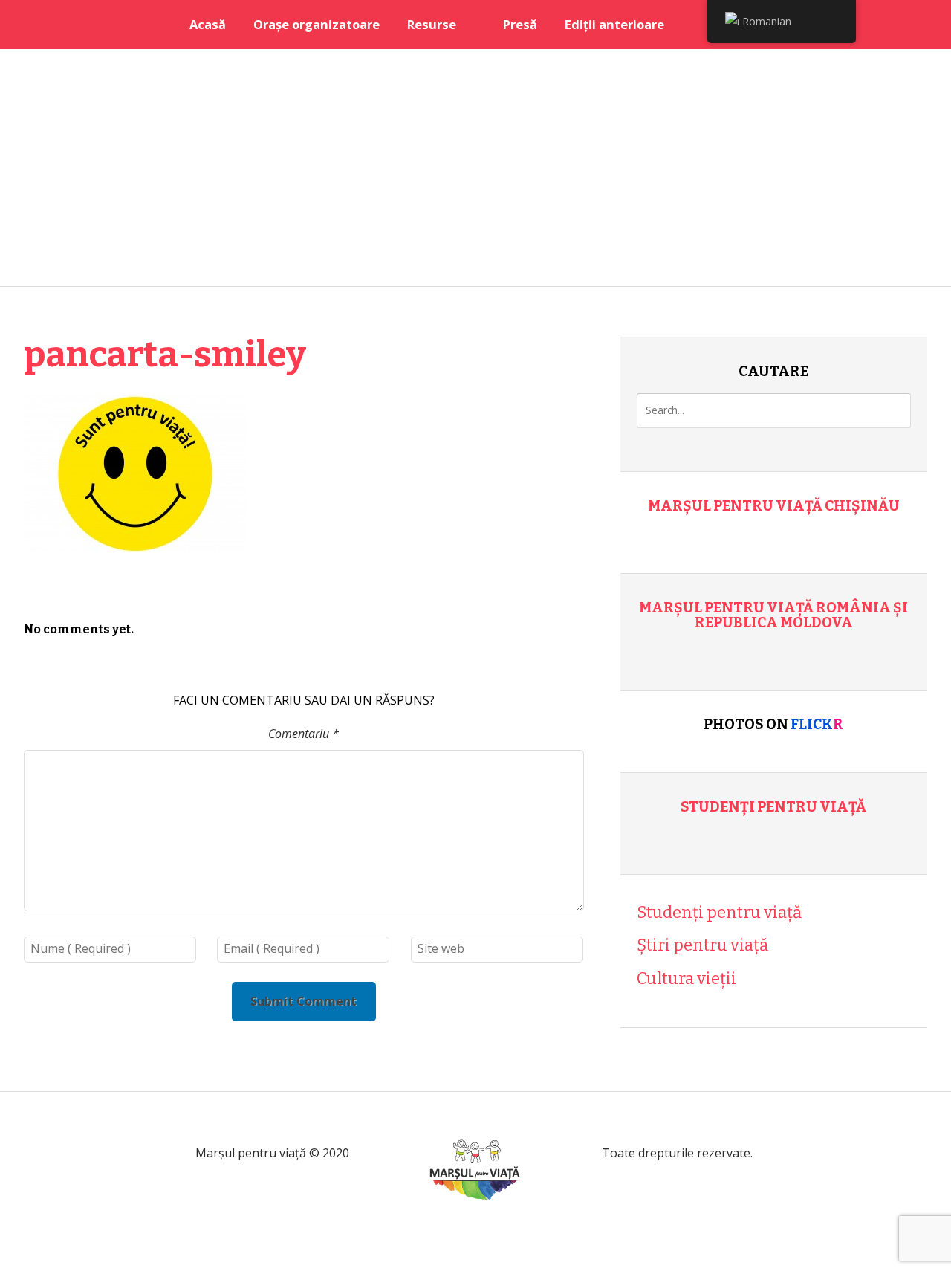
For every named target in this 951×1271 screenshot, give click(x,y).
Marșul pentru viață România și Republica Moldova (773, 614)
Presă (520, 24)
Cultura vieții (686, 978)
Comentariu (303, 733)
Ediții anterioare (614, 24)
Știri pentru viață (702, 945)
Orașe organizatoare (316, 24)
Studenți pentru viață (773, 806)
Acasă (207, 24)
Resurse (431, 24)
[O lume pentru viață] (475, 1219)
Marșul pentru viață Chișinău (774, 505)
